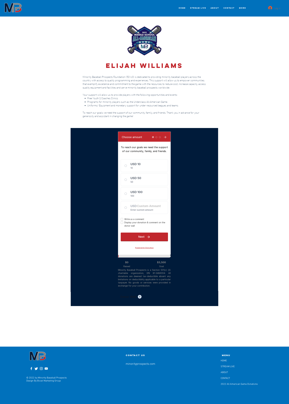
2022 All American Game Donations (228, 384)
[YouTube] (46, 368)
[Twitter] (36, 368)
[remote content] (144, 210)
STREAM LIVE (228, 366)
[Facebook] (31, 368)
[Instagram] (41, 368)
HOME (224, 360)
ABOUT (224, 372)
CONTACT (225, 378)
